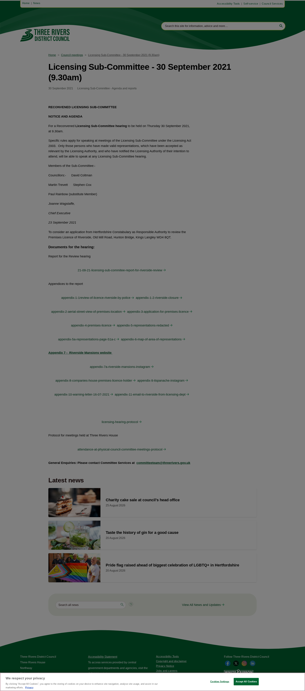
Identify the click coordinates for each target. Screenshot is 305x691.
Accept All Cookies (246, 681)
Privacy (29, 687)
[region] (152, 682)
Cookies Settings (219, 681)
